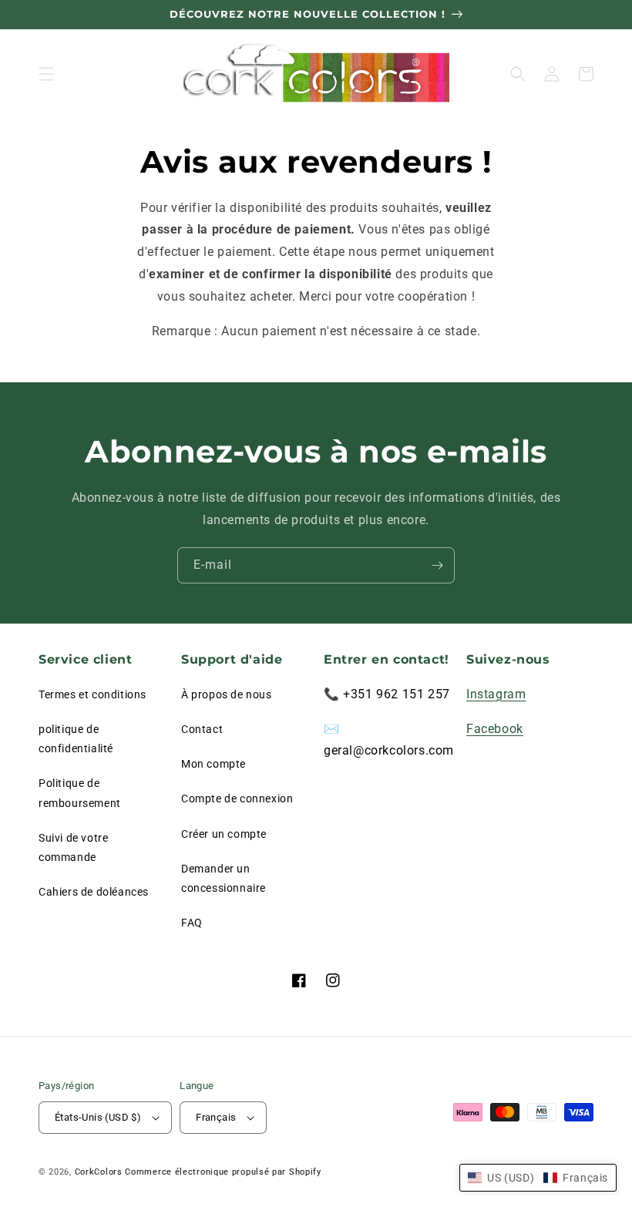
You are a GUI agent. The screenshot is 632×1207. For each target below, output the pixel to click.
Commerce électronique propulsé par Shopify (223, 1172)
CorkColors (99, 1172)
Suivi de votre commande (73, 847)
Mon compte (213, 764)
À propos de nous (226, 694)
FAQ (192, 922)
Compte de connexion (237, 798)
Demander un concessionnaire (223, 878)
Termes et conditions (92, 694)
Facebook (494, 728)
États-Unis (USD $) (98, 1117)
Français (216, 1117)
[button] (46, 74)
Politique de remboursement (80, 793)
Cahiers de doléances (94, 892)
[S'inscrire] (437, 565)
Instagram (496, 694)
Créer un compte (224, 834)
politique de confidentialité (76, 739)
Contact (202, 729)
